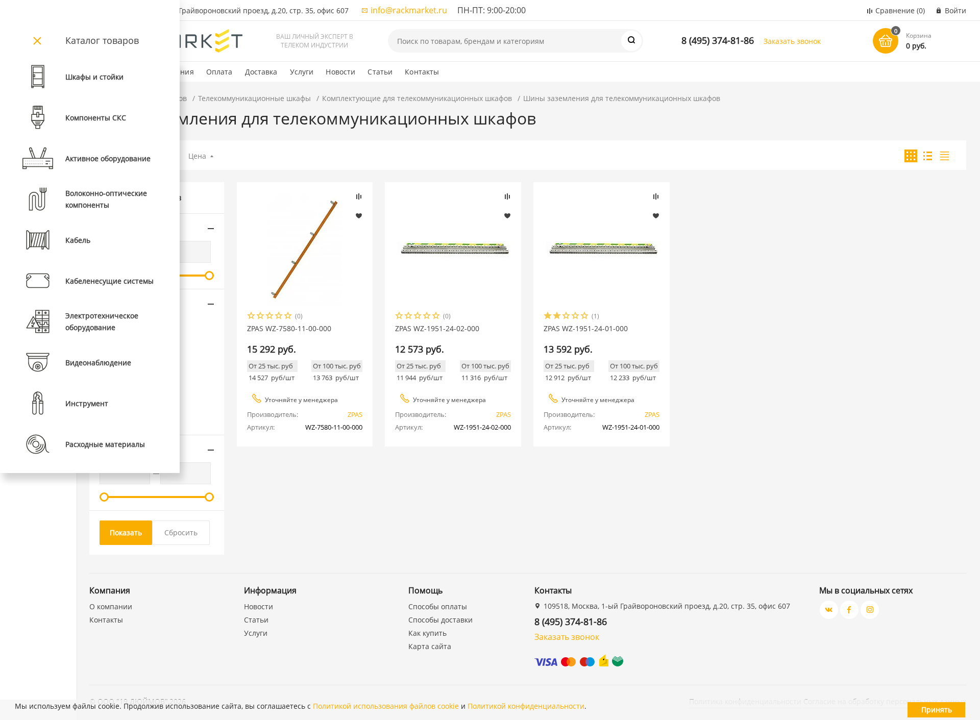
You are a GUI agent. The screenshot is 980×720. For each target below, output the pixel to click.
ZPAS (355, 414)
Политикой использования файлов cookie (386, 706)
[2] (260, 316)
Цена (197, 156)
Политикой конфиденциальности (526, 706)
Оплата (219, 72)
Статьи (380, 72)
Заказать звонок (792, 41)
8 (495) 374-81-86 (717, 40)
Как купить (427, 633)
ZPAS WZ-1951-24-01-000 (586, 328)
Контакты (422, 72)
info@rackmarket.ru (409, 10)
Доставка (261, 72)
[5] (288, 316)
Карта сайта (429, 646)
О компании (110, 606)
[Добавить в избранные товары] (359, 215)
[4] (279, 316)
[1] (251, 316)
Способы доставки (440, 620)
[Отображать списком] (927, 156)
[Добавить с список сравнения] (359, 196)
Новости (340, 72)
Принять (936, 709)
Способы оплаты (437, 606)
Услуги (302, 72)
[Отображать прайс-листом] (944, 156)
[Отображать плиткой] (910, 156)
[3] (270, 316)
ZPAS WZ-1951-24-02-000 (437, 328)
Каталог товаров (102, 40)
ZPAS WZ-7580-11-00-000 (289, 328)
